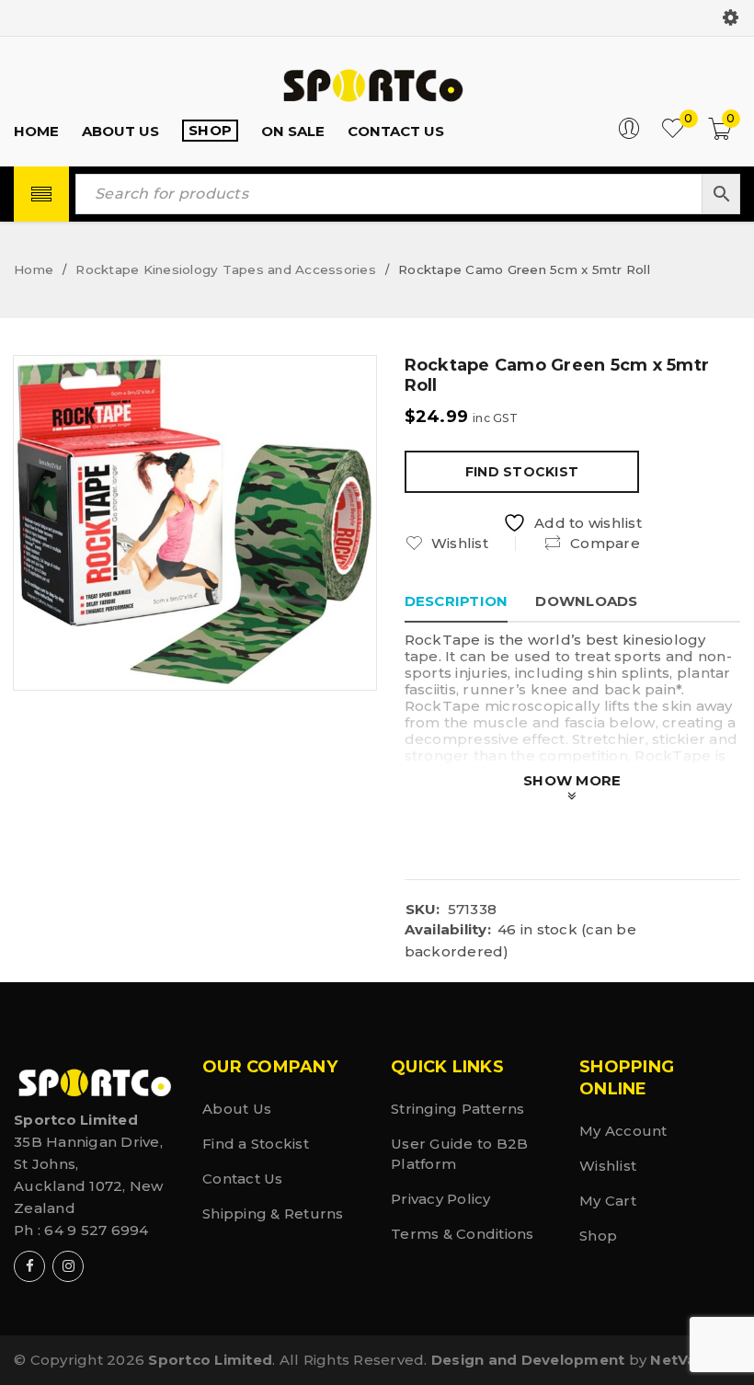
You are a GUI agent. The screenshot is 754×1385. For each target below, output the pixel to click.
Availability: (448, 929)
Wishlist (607, 1165)
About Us (236, 1108)
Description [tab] (456, 601)
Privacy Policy (441, 1199)
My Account (623, 1130)
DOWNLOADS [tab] (586, 601)
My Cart (607, 1200)
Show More (572, 780)
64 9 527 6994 (96, 1230)
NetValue (684, 1359)
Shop (598, 1235)
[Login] (629, 134)
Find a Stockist (255, 1143)
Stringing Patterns (458, 1108)
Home (33, 269)
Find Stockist (521, 472)
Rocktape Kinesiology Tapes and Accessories (225, 269)
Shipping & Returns (273, 1213)
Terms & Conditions (462, 1233)
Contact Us (242, 1178)
